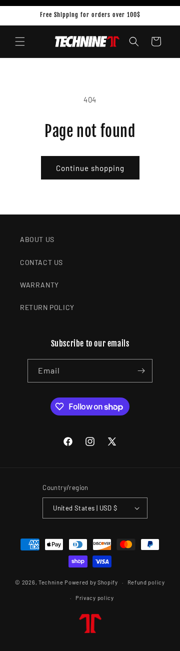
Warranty (39, 284)
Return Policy (47, 307)
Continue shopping (90, 168)
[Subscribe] (141, 370)
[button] (20, 41)
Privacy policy (95, 597)
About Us (37, 239)
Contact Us (41, 262)
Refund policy (146, 582)
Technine (51, 582)
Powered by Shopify (91, 582)
